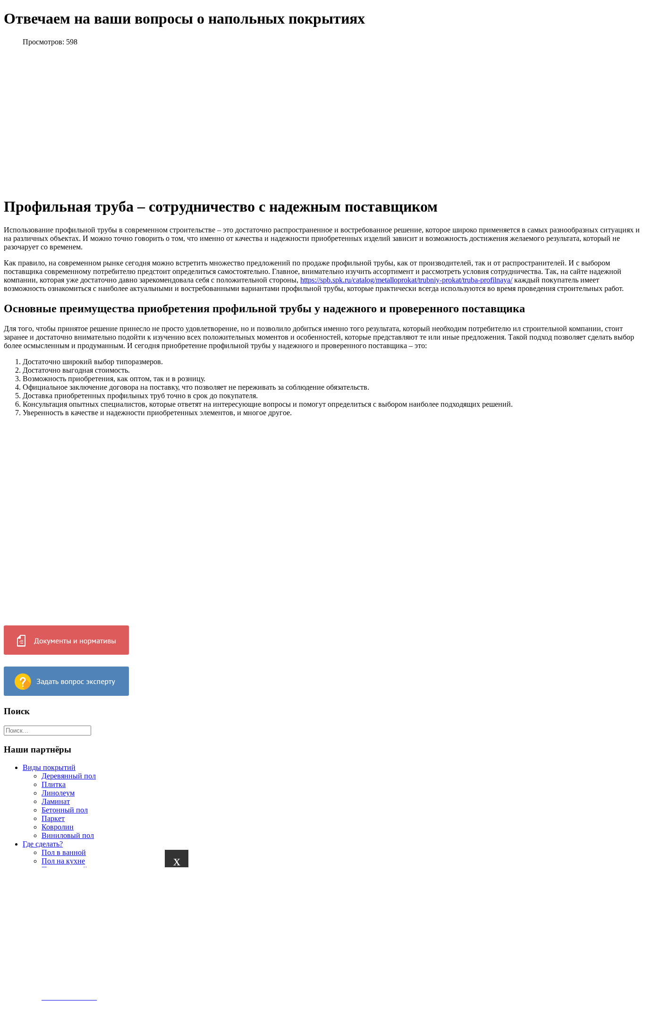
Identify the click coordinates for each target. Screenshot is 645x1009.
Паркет (53, 818)
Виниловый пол (68, 835)
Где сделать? (43, 844)
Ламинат (56, 801)
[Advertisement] (283, 933)
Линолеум (58, 793)
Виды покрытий (49, 767)
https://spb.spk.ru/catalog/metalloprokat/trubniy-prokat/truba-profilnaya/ (406, 280)
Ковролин (58, 827)
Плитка (54, 784)
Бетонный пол (65, 810)
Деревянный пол (69, 776)
